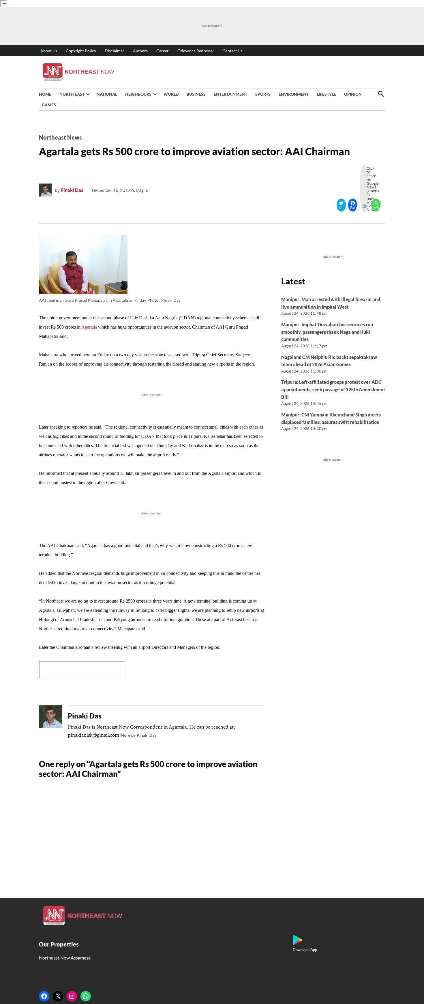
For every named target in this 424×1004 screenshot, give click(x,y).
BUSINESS (196, 94)
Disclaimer (114, 50)
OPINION (353, 94)
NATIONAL (107, 94)
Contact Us (232, 50)
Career (162, 50)
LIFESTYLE (326, 94)
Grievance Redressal (195, 50)
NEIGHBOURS (138, 94)
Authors (140, 50)
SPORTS (263, 94)
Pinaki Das (72, 190)
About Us (48, 50)
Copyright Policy (81, 50)
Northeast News (60, 137)
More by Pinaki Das (138, 735)
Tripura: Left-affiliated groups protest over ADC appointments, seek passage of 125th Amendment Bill (333, 389)
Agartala (89, 327)
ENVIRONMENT (294, 94)
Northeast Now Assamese (65, 957)
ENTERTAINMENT (230, 94)
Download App (305, 949)
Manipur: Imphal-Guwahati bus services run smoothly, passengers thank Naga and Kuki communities (327, 332)
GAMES (49, 104)
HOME (45, 94)
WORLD (171, 94)
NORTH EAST (72, 94)
